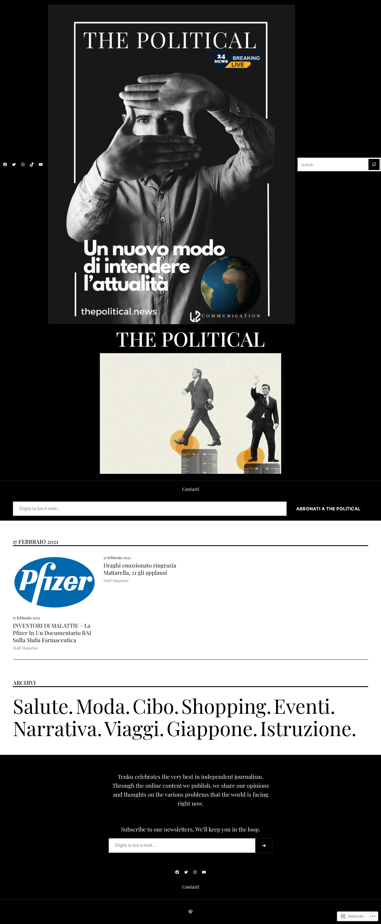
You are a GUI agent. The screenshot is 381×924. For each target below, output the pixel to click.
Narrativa (55, 727)
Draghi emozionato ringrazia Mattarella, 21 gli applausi (139, 569)
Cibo (153, 705)
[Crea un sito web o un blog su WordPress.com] (190, 911)
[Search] (374, 164)
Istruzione (305, 727)
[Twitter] (14, 164)
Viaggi (131, 727)
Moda (100, 705)
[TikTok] (32, 164)
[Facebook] (5, 164)
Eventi (302, 705)
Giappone (210, 727)
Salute (40, 705)
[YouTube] (40, 164)
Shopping (223, 705)
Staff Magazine (25, 647)
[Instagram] (23, 164)
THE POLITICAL (190, 338)
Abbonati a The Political (328, 508)
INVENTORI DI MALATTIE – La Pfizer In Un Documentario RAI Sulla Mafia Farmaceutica (52, 633)
